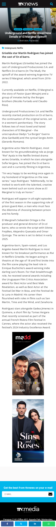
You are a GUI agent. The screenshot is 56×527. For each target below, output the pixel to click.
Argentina (18, 29)
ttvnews (35, 41)
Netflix (20, 48)
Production (28, 29)
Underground (10, 48)
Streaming (37, 29)
